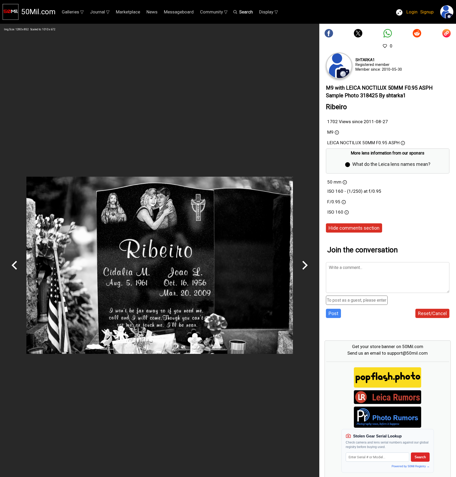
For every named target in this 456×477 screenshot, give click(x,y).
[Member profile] (339, 65)
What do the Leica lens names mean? (391, 164)
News (152, 12)
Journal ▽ (100, 12)
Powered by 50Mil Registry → (411, 466)
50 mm (334, 182)
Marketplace (128, 12)
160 (339, 212)
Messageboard (179, 12)
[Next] (305, 271)
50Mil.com (38, 11)
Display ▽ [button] (268, 12)
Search (420, 457)
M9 (330, 132)
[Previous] (14, 271)
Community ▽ (213, 12)
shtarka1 (365, 59)
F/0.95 (333, 201)
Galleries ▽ (73, 12)
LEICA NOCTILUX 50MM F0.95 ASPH (363, 142)
